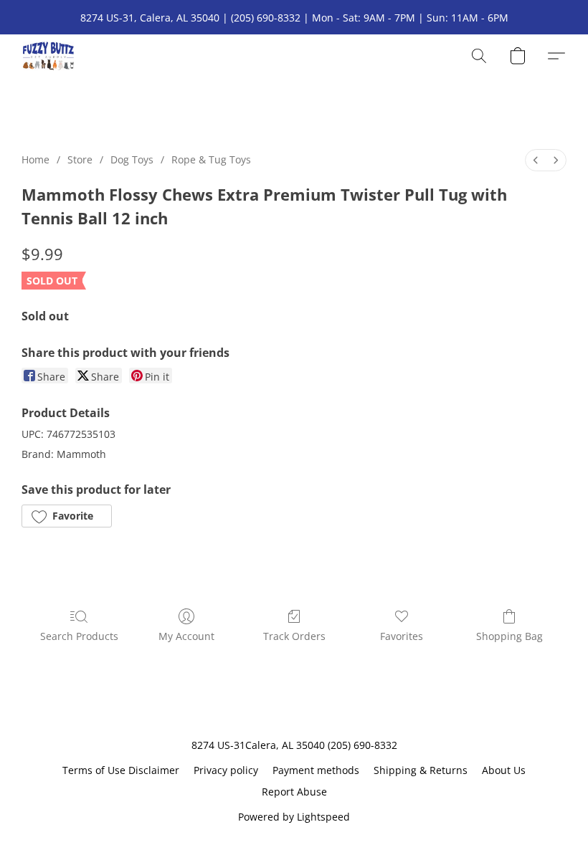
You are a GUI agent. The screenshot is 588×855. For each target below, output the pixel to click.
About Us (504, 770)
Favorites (401, 636)
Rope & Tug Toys (211, 159)
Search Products (79, 636)
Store (80, 159)
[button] (48, 56)
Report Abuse (294, 791)
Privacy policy (226, 770)
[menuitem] (536, 160)
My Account (186, 636)
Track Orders (294, 636)
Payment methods (315, 770)
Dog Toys (131, 159)
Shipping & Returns (421, 770)
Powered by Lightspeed (294, 816)
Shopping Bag (509, 636)
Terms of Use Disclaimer (120, 770)
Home (35, 159)
